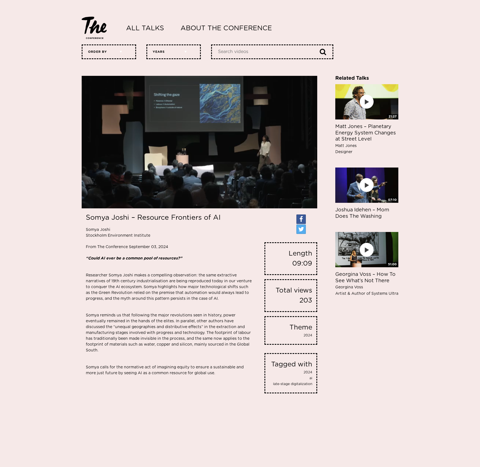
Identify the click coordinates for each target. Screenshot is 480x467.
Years (159, 51)
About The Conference (226, 28)
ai (310, 378)
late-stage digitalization (292, 384)
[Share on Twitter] (301, 229)
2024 (308, 335)
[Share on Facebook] (301, 219)
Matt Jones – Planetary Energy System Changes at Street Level (365, 139)
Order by (97, 51)
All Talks (145, 28)
